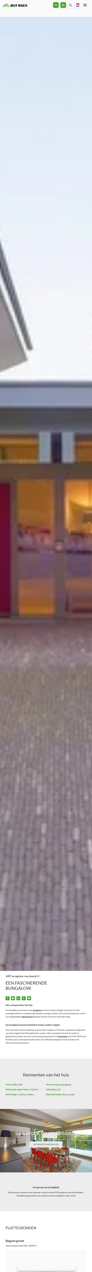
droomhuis (63, 1036)
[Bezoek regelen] (56, 5)
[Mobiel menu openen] (85, 5)
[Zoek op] (70, 5)
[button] (8, 998)
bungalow (37, 1010)
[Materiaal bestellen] (63, 5)
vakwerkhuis (27, 1016)
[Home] (26, 5)
